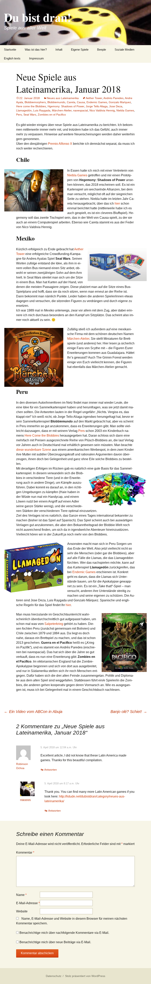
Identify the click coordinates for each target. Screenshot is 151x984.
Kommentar (25, 852)
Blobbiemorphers (35, 102)
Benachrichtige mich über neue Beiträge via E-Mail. (55, 942)
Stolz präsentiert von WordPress (85, 976)
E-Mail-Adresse (28, 903)
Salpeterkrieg (53, 623)
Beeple (101, 49)
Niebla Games (125, 110)
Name (21, 895)
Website (22, 911)
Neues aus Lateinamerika (63, 98)
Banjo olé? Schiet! (128, 711)
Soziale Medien (124, 49)
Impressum (36, 58)
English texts (12, 58)
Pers (19, 114)
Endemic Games (97, 102)
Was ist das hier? (36, 49)
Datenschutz (53, 976)
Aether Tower (94, 98)
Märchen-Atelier (62, 110)
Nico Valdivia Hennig (102, 110)
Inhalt (58, 49)
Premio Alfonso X (60, 143)
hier (117, 203)
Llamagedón (24, 110)
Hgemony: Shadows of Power (66, 106)
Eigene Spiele (79, 49)
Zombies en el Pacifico (52, 114)
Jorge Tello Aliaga (97, 106)
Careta (71, 102)
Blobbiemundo (56, 102)
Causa (81, 102)
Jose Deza (115, 106)
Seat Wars (29, 114)
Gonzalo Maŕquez (120, 102)
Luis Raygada (41, 110)
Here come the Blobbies (31, 106)
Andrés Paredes (113, 98)
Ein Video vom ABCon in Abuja (33, 711)
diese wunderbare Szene (33, 449)
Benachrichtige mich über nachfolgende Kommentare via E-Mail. (64, 932)
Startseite (10, 49)
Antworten (50, 769)
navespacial (80, 110)
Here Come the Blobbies (42, 435)
